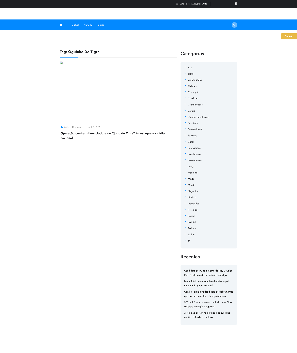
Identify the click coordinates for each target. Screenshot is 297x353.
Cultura (75, 25)
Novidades (193, 203)
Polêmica (193, 210)
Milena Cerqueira (73, 127)
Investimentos (195, 160)
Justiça (191, 166)
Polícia (191, 216)
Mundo (191, 185)
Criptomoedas (195, 104)
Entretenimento (195, 129)
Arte (190, 67)
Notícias (88, 25)
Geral (191, 141)
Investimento (194, 154)
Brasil (191, 73)
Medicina (193, 172)
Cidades (192, 86)
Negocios (193, 191)
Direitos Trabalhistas (198, 117)
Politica (192, 228)
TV (189, 240)
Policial (192, 222)
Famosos (192, 135)
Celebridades (195, 80)
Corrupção (193, 92)
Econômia (193, 123)
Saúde (191, 234)
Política (100, 25)
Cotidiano (193, 98)
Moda (191, 179)
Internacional (194, 148)
